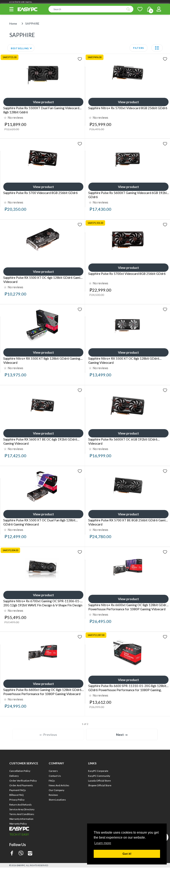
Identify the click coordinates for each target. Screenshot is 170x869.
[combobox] (91, 9)
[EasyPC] (27, 9)
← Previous (48, 734)
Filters (138, 47)
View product (43, 102)
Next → (122, 734)
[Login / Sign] (158, 9)
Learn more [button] (102, 843)
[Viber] (20, 853)
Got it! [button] (127, 853)
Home (13, 23)
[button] (11, 9)
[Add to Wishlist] (80, 59)
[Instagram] (30, 853)
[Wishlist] (140, 9)
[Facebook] (11, 853)
